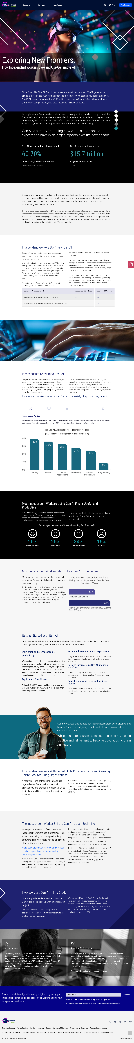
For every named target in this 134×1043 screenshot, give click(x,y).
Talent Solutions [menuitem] (22, 1028)
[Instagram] (120, 1021)
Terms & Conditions (98, 1003)
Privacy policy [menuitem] (6, 1032)
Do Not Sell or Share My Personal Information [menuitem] (99, 1032)
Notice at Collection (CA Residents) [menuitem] (69, 1032)
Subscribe (127, 994)
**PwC (72, 165)
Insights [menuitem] (32, 1028)
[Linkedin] (125, 1021)
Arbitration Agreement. (113, 1003)
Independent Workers (83, 291)
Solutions (26, 5)
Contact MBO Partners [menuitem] (60, 1028)
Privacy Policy (88, 1003)
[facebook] (115, 1021)
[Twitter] (109, 1021)
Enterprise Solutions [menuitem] (8, 1028)
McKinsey (40, 165)
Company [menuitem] (40, 1028)
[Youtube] (130, 1021)
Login (114, 5)
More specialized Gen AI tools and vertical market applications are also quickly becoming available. (43, 851)
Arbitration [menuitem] (16, 1032)
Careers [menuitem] (48, 1028)
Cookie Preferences (126, 1038)
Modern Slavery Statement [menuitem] (79, 1028)
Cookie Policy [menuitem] (41, 1032)
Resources (41, 5)
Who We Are (58, 5)
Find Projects (125, 5)
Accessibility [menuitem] (52, 1032)
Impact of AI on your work (34, 291)
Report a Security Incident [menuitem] (98, 1028)
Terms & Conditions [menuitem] (28, 1032)
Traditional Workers (104, 291)
